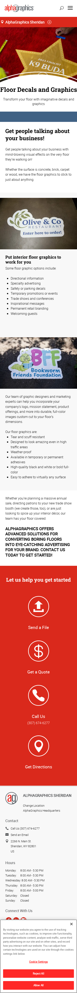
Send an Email (20, 835)
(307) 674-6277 (38, 723)
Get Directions (38, 767)
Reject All (38, 973)
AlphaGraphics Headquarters (41, 810)
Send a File (38, 627)
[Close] (71, 924)
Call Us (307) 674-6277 (25, 828)
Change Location (34, 805)
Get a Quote (38, 672)
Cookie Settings (38, 962)
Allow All (38, 985)
